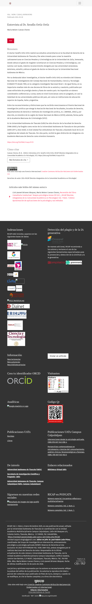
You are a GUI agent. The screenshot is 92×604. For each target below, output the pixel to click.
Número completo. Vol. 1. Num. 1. (61, 510)
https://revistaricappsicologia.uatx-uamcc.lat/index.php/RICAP (34, 537)
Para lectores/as (13, 359)
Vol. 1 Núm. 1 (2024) (14, 15)
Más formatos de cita (18, 160)
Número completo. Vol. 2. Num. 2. (61, 506)
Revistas (10, 436)
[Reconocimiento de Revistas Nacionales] (16, 339)
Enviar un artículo (58, 356)
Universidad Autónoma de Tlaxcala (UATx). (24, 469)
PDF (10, 41)
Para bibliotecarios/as (16, 365)
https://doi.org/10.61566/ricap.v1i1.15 (20, 142)
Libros (9, 441)
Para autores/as (13, 362)
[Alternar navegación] (80, 3)
